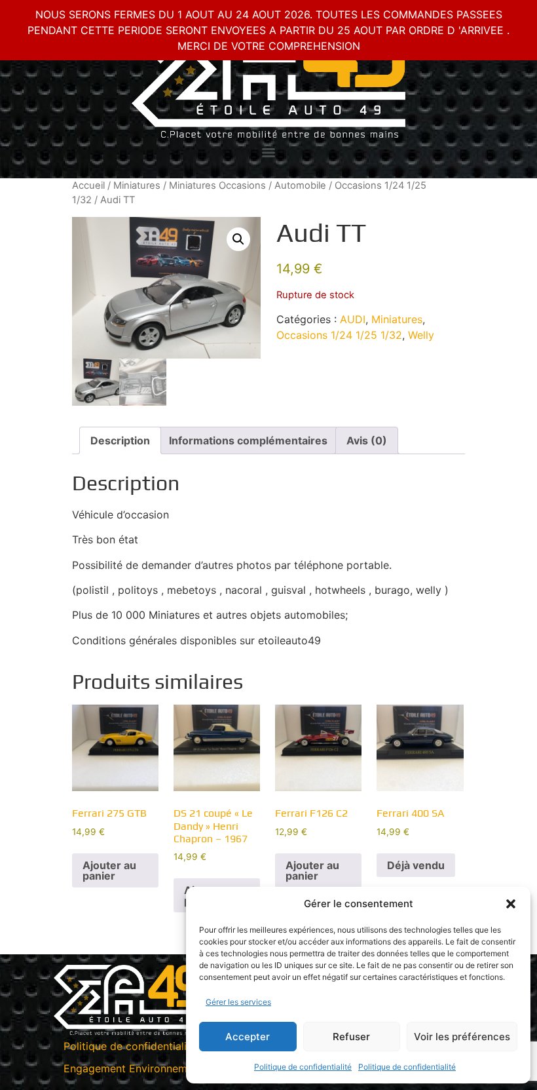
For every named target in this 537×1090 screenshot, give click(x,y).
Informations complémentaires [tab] (248, 440)
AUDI (352, 319)
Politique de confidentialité (303, 1067)
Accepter (247, 1036)
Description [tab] (120, 440)
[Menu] (268, 153)
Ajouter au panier (109, 870)
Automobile (300, 185)
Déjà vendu (416, 865)
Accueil (88, 185)
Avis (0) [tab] (366, 440)
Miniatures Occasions (217, 185)
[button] (510, 903)
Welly (421, 334)
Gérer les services (238, 1002)
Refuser (351, 1036)
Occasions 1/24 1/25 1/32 (339, 334)
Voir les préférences (462, 1036)
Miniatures (136, 185)
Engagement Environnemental (138, 1068)
